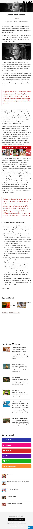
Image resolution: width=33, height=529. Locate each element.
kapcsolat (5, 312)
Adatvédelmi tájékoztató (12, 523)
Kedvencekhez (24, 21)
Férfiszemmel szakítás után (18, 364)
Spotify (8, 461)
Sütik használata (22, 523)
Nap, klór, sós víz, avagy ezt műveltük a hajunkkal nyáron (18, 482)
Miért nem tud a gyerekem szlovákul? (20, 418)
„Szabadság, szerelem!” (12, 496)
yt (29, 2)
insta (26, 2)
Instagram (8, 445)
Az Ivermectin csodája (16, 401)
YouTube (8, 450)
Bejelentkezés (8, 1)
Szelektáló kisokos (16, 377)
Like (16, 21)
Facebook (8, 440)
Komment (9, 21)
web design (12, 526)
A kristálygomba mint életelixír (19, 347)
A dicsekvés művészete (13, 304)
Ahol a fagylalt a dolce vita (12, 489)
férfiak (17, 312)
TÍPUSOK (11, 312)
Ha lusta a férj (28, 303)
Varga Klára (5, 288)
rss (31, 2)
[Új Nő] (16, 2)
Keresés (5, 1)
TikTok (8, 455)
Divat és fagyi (10, 475)
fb (24, 2)
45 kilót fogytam (15, 390)
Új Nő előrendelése (11, 466)
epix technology (19, 526)
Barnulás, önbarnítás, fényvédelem (14, 503)
